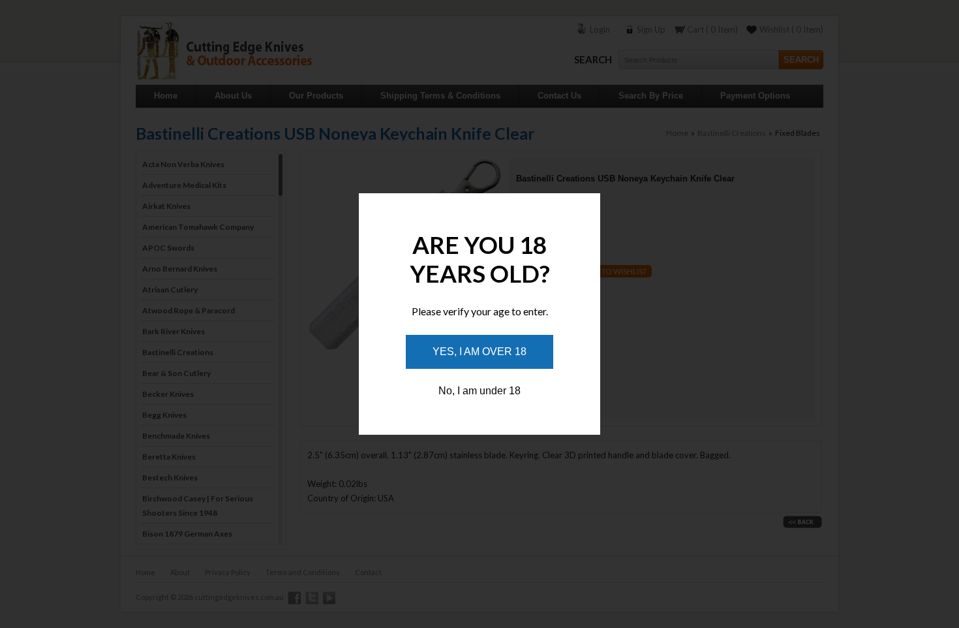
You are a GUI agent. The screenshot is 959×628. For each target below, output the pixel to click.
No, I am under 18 (479, 390)
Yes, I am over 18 (479, 351)
